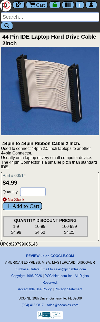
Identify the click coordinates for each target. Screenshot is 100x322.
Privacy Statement (68, 289)
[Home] (6, 5)
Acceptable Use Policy (35, 289)
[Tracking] (68, 4)
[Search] (7, 26)
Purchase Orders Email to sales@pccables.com (50, 269)
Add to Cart (25, 206)
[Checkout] (55, 4)
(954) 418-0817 (33, 305)
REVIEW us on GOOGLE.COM (50, 256)
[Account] (91, 4)
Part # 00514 (14, 175)
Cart (40, 5)
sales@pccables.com (62, 305)
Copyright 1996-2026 (26, 276)
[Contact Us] (79, 4)
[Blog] (19, 4)
